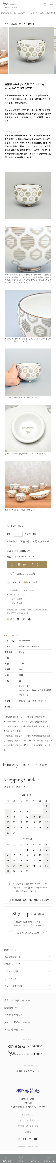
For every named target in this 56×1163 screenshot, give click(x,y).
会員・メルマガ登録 (13, 986)
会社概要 (28, 1132)
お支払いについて (12, 964)
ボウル (14, 613)
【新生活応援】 (26, 609)
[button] (2, 50)
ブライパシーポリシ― (28, 1120)
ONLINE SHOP (34, 1046)
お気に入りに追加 (26, 573)
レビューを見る (16, 603)
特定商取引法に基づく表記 (28, 1126)
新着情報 (8, 1008)
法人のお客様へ (12, 1022)
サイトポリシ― (28, 1114)
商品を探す (7, 1161)
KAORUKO (23, 613)
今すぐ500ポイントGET (28, 933)
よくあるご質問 (11, 971)
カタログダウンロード (15, 1015)
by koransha (12, 609)
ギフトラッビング (12, 979)
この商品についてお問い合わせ (22, 590)
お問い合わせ (49, 1161)
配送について (10, 950)
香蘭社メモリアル (25, 1071)
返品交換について (12, 957)
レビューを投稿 (16, 599)
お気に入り (21, 1161)
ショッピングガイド (18, 594)
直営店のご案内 (11, 1000)
